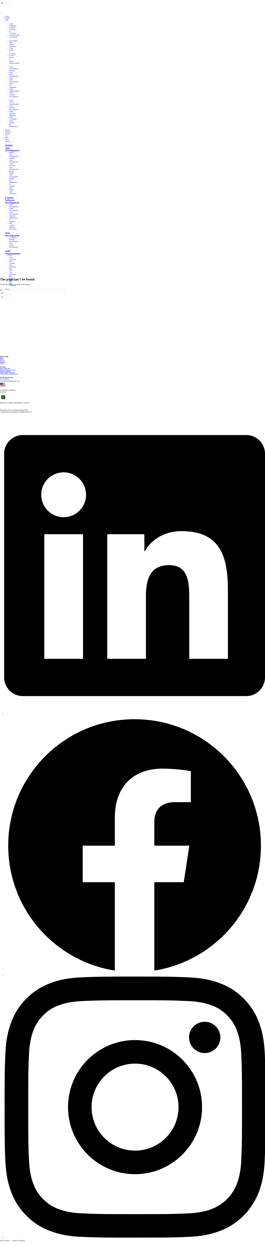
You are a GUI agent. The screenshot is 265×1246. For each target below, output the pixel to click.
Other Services (8, 140)
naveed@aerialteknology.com (9, 381)
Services (2, 361)
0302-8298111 (4, 379)
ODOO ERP (7, 19)
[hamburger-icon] (2, 13)
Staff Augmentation (12, 252)
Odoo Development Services (8, 370)
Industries (3, 362)
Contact (2, 363)
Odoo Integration (5, 368)
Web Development (12, 234)
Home (7, 16)
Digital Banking (8, 131)
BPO (6, 137)
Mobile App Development (7, 372)
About (7, 289)
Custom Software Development (12, 200)
